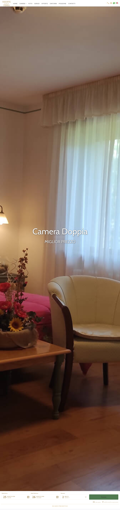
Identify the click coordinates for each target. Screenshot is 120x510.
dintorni (53, 3)
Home (15, 3)
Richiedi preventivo (60, 506)
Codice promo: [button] (98, 502)
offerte (44, 3)
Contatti (71, 3)
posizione (62, 3)
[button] (22, 3)
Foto (30, 3)
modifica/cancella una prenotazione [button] (111, 502)
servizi (36, 3)
